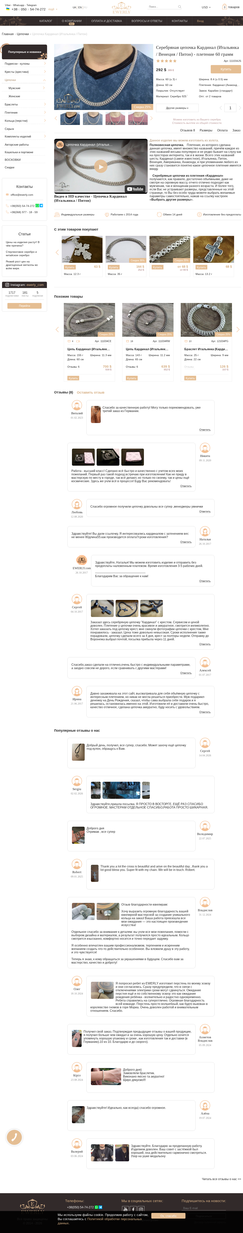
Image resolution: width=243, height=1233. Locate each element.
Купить (69, 267)
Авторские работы (17, 144)
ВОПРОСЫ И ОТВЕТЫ (147, 21)
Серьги (9, 128)
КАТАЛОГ (45, 21)
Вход (200, 21)
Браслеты (11, 104)
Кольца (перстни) (16, 120)
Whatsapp (18, 5)
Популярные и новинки (24, 51)
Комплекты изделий (18, 136)
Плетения (11, 112)
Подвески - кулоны (17, 63)
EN (80, 7)
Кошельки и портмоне (19, 152)
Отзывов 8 (187, 130)
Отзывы (73, 366)
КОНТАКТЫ (179, 21)
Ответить (205, 430)
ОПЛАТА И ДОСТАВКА (106, 21)
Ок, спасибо (168, 1215)
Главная (8, 34)
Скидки (9, 167)
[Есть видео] (78, 341)
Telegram (32, 5)
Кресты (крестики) (17, 71)
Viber (8, 5)
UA (74, 7)
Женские (14, 96)
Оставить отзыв (90, 392)
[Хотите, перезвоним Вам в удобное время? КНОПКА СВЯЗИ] (14, 1137)
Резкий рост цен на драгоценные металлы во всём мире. (22, 265)
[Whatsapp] (37, 205)
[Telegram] (41, 205)
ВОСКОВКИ (13, 159)
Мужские (14, 88)
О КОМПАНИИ (72, 21)
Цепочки (23, 34)
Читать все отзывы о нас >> (221, 1179)
